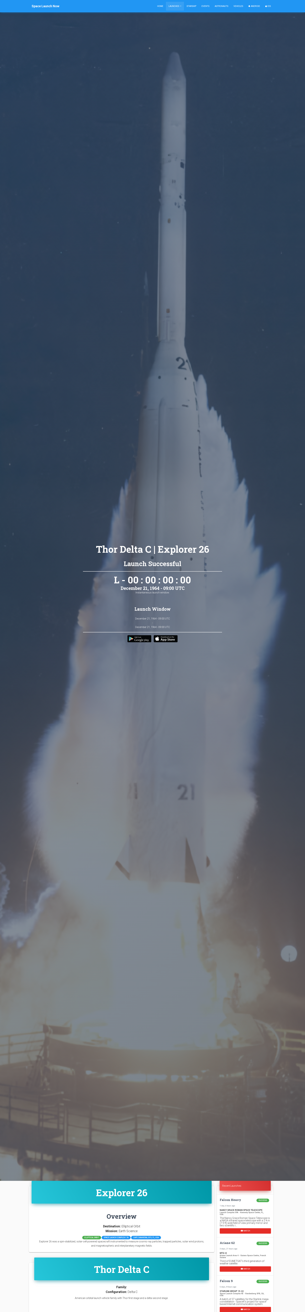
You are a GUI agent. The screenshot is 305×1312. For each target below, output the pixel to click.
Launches (174, 6)
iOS (269, 6)
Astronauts (221, 6)
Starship (191, 6)
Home (160, 6)
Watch (246, 1231)
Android (255, 6)
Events (205, 6)
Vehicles (238, 6)
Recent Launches (231, 1185)
